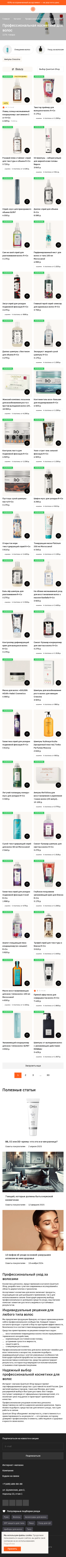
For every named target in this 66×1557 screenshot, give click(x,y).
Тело (29, 1529)
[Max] (19, 1503)
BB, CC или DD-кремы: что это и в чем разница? (31, 1141)
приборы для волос (13, 1529)
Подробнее (9, 1543)
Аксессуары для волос (36, 1517)
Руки (6, 1517)
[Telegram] (12, 1503)
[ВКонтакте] (5, 1503)
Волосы (16, 1517)
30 (48, 1075)
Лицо (31, 1523)
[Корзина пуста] (61, 9)
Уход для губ (44, 1523)
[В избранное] (29, 78)
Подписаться (33, 1455)
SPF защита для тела (14, 1523)
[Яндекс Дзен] (26, 1503)
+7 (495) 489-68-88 (12, 1484)
